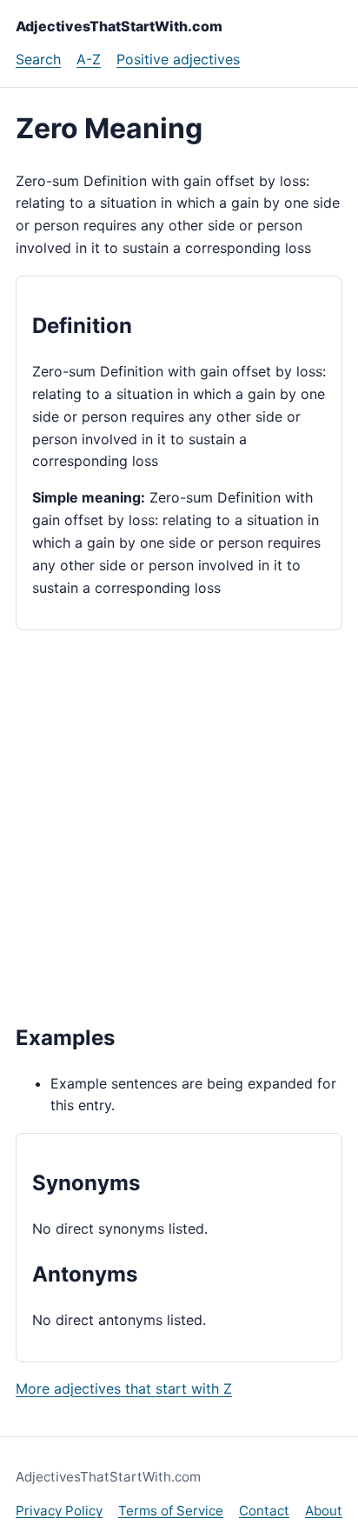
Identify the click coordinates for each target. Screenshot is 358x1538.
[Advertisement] (179, 825)
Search (38, 59)
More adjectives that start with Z (124, 1388)
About (323, 1510)
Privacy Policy (59, 1510)
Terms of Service (170, 1510)
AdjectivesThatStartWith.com (119, 26)
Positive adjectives (178, 59)
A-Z (88, 59)
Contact (264, 1510)
